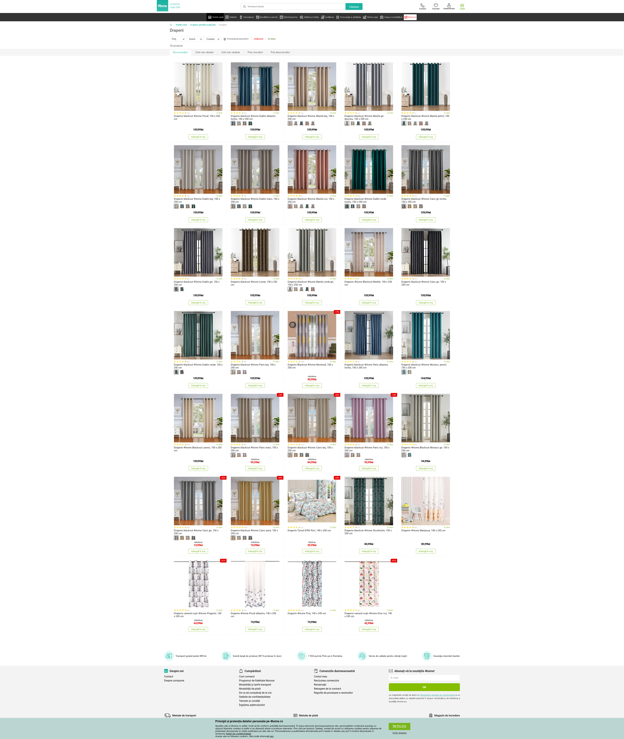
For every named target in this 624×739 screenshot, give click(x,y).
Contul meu (320, 676)
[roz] (307, 123)
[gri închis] (404, 206)
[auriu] (409, 206)
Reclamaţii (320, 684)
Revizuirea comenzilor (326, 680)
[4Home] (172, 24)
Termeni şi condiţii (249, 701)
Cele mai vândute (230, 52)
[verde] (313, 123)
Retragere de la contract (327, 688)
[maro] (244, 123)
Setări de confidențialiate (238, 733)
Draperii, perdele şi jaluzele (203, 25)
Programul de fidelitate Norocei (256, 680)
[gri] (421, 206)
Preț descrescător (280, 52)
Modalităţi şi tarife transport (255, 684)
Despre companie (174, 680)
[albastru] (233, 123)
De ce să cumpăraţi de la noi (255, 693)
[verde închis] (250, 123)
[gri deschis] (295, 123)
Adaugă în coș (198, 137)
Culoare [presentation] (211, 39)
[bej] (239, 123)
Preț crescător (255, 52)
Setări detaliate (399, 733)
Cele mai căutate (204, 52)
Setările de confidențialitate (254, 697)
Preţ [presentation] (174, 39)
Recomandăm (180, 52)
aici (271, 736)
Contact (168, 676)
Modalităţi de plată (250, 688)
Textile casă (181, 25)
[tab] (178, 39)
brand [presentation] (192, 39)
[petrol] (301, 123)
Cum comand (246, 676)
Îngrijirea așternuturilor (252, 705)
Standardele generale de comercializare (437, 695)
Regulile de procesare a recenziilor (333, 693)
